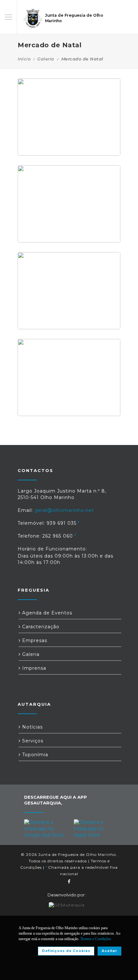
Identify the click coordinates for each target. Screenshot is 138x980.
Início (24, 58)
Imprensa (33, 668)
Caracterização (40, 627)
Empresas (34, 640)
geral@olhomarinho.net (64, 510)
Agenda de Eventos (46, 613)
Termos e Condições (95, 939)
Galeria (45, 58)
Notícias (32, 727)
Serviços (32, 741)
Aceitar (109, 951)
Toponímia (34, 755)
